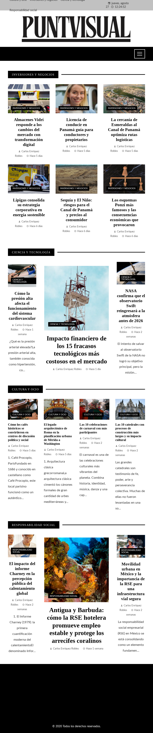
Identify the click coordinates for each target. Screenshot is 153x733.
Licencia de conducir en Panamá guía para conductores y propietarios (76, 129)
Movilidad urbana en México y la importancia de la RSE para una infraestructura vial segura (131, 581)
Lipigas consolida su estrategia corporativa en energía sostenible (29, 207)
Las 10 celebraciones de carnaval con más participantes (93, 428)
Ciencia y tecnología (62, 324)
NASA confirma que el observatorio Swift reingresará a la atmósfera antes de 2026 (131, 305)
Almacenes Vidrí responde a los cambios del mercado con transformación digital (29, 132)
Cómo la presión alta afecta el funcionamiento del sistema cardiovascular (22, 306)
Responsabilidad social (63, 596)
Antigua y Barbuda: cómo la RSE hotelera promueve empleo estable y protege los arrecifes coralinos (76, 625)
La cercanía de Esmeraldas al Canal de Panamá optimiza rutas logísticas (124, 129)
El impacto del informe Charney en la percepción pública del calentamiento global (22, 578)
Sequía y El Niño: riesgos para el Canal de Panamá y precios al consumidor (76, 210)
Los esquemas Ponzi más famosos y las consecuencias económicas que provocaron (124, 212)
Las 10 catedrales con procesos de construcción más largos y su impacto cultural (129, 432)
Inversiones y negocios (26, 108)
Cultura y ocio (21, 414)
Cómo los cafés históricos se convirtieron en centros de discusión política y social (21, 432)
